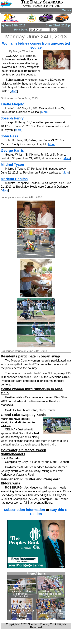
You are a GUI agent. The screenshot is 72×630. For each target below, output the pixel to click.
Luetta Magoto (12, 104)
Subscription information (24, 510)
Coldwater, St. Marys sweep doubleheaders (23, 452)
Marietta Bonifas (14, 179)
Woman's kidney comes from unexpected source (36, 45)
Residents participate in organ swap (30, 356)
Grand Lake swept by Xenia (23, 415)
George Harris (12, 150)
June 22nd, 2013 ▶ (58, 25)
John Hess (9, 136)
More (14, 91)
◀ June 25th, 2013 (13, 25)
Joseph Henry (12, 118)
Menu (66, 10)
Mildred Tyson (12, 165)
